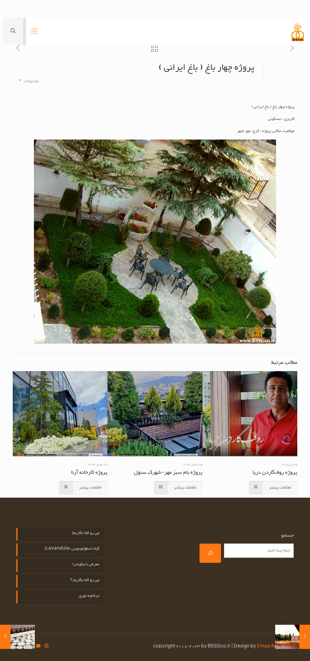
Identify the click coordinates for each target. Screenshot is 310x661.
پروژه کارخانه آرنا (89, 472)
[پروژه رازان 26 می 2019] (5, 637)
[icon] (38, 646)
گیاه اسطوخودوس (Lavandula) (71, 549)
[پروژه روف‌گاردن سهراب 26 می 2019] (304, 637)
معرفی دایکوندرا (85, 564)
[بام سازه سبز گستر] (298, 32)
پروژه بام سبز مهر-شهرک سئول (168, 472)
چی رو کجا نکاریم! (85, 533)
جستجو (287, 535)
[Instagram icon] (46, 646)
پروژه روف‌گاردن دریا (274, 472)
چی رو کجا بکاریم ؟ (84, 580)
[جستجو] (210, 553)
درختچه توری (89, 596)
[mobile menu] (34, 32)
